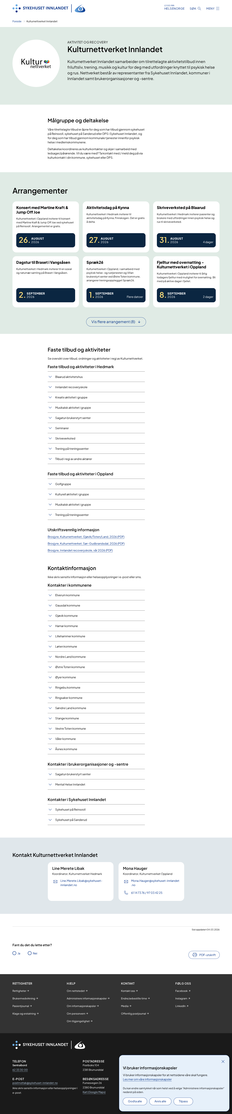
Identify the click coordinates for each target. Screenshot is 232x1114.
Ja (19, 953)
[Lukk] (223, 1061)
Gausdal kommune (67, 605)
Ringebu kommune (67, 687)
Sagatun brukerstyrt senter (73, 418)
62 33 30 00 (20, 1069)
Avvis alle (160, 1101)
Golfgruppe (63, 484)
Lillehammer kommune (70, 636)
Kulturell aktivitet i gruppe (72, 494)
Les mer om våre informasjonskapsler (147, 1079)
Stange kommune (67, 718)
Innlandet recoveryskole (71, 387)
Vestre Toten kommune (70, 728)
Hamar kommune (66, 626)
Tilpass (183, 1101)
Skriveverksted (65, 438)
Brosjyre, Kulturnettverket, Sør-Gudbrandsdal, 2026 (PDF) (86, 543)
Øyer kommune (65, 677)
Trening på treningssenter (72, 448)
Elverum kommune (67, 595)
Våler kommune (65, 739)
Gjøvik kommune (66, 615)
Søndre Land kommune (70, 708)
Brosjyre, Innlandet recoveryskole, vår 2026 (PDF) (80, 550)
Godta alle (135, 1101)
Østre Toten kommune (70, 667)
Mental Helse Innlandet (70, 784)
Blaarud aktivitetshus (69, 377)
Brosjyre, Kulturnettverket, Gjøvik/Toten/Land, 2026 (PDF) (86, 536)
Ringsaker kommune (68, 697)
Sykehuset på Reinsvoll (70, 809)
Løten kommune (66, 646)
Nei (35, 953)
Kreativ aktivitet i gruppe (71, 397)
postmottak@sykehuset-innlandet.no (35, 1082)
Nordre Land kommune (70, 656)
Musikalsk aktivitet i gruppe (73, 407)
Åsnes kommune (66, 749)
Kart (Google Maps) (94, 1092)
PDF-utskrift (207, 955)
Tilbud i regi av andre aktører (73, 459)
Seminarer (62, 428)
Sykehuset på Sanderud (71, 819)
